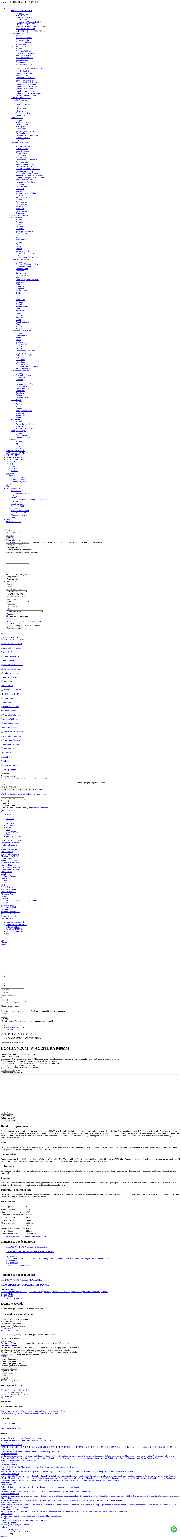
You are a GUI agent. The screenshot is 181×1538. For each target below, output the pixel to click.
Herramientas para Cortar (25, 351)
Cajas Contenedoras (23, 233)
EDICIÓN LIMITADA (20, 215)
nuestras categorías (39, 778)
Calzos (18, 320)
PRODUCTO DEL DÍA (15, 451)
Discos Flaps (21, 109)
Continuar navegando (14, 628)
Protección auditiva (23, 42)
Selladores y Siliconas (24, 55)
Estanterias (20, 244)
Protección (20, 235)
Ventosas (19, 426)
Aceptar (13, 1368)
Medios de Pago (17, 491)
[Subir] (2, 947)
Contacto (9, 519)
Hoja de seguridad (27, 1236)
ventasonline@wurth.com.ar (12, 1438)
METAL (19, 448)
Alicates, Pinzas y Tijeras (25, 166)
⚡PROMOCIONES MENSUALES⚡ (32, 26)
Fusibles (19, 382)
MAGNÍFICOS (22, 15)
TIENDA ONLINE (13, 522)
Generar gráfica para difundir (12, 1073)
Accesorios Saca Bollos (25, 424)
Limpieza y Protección (24, 231)
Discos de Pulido (22, 115)
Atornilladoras (21, 335)
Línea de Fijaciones (18, 293)
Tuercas (19, 309)
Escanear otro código (24, 789)
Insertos (19, 326)
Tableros (19, 249)
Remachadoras (21, 158)
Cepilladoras (20, 360)
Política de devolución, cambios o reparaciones (29, 499)
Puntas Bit (20, 209)
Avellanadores (21, 133)
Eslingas (19, 284)
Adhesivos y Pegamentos (25, 53)
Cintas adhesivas (22, 66)
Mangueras (20, 289)
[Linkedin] (50, 1411)
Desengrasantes (22, 60)
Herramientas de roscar (25, 171)
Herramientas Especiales (25, 182)
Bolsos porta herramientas (26, 253)
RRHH (9, 484)
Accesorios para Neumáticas (27, 366)
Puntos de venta (17, 477)
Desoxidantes (21, 62)
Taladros (19, 348)
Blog (8, 486)
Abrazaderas (20, 300)
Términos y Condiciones (10, 1440)
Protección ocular (22, 40)
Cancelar (5, 1368)
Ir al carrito (37, 789)
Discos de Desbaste (23, 104)
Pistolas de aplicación (24, 162)
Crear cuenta (11, 581)
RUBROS (10, 464)
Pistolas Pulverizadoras (25, 368)
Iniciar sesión (6, 1328)
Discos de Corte (22, 124)
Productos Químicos (19, 47)
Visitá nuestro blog (8, 1414)
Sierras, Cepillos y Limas (25, 164)
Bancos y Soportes (23, 251)
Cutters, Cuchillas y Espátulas (27, 173)
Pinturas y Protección (24, 73)
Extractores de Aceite (24, 364)
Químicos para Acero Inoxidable (28, 93)
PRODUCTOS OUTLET (21, 98)
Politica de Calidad (18, 506)
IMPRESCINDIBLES (24, 17)
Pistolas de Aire (22, 202)
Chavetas (19, 315)
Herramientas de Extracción (26, 160)
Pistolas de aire (21, 344)
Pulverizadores (21, 206)
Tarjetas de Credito (23, 493)
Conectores (20, 391)
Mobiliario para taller (19, 240)
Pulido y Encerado (23, 75)
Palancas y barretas (23, 197)
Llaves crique (21, 353)
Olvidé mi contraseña (14, 540)
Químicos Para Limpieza (25, 91)
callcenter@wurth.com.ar (11, 1428)
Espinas (19, 324)
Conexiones (20, 377)
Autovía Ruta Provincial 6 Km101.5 (15, 1390)
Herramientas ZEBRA (24, 146)
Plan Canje (15, 502)
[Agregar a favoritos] (17, 1070)
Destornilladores (22, 153)
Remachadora (21, 362)
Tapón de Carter (22, 269)
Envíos (13, 495)
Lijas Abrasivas (22, 106)
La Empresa (10, 475)
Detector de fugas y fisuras (26, 95)
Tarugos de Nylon (23, 437)
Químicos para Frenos (24, 89)
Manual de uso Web (18, 513)
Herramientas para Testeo (25, 384)
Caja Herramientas (23, 186)
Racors (18, 406)
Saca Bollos (15, 420)
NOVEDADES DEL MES (21, 11)
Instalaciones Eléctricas (20, 371)
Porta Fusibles (21, 386)
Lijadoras (19, 342)
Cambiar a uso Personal (15, 621)
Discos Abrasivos (22, 111)
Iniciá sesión (11, 530)
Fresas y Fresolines (23, 126)
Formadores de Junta (24, 64)
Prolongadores (21, 204)
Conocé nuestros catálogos (26, 1414)
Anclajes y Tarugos (18, 431)
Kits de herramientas (24, 180)
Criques (19, 224)
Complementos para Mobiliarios (28, 257)
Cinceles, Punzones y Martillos (28, 169)
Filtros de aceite (22, 277)
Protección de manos (24, 38)
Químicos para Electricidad (26, 86)
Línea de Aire (16, 400)
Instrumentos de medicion (26, 193)
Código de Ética (17, 504)
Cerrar (4, 1357)
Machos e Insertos (23, 138)
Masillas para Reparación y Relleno (29, 69)
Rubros (13, 439)
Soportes (19, 237)
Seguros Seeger (22, 306)
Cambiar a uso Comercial (34, 621)
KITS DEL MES (12, 455)
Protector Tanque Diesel (25, 275)
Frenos (18, 417)
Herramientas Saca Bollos (26, 428)
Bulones (19, 328)
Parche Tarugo (21, 291)
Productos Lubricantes (24, 58)
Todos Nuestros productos (31, 1440)
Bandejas (19, 226)
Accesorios (20, 184)
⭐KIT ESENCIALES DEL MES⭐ (30, 31)
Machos (19, 200)
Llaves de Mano (22, 149)
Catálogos (10, 473)
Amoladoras (20, 337)
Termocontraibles (22, 388)
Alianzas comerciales (19, 515)
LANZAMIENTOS (24, 20)
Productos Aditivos (23, 51)
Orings (18, 313)
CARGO (19, 446)
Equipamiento (16, 217)
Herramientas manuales (20, 142)
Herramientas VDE (23, 397)
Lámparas (19, 380)
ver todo (19, 13)
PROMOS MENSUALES (16, 453)
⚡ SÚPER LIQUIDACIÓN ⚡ (29, 22)
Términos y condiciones (20, 511)
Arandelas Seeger (22, 322)
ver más (4, 1442)
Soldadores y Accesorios (25, 78)
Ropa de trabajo (22, 44)
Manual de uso (40, 1236)
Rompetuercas (21, 211)
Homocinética (21, 286)
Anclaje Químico (22, 435)
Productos (10, 8)
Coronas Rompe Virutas (25, 131)
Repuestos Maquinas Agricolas (28, 264)
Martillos (19, 357)
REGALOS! (11, 462)
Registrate (16, 1065)
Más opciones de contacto (33, 1438)
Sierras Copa (21, 129)
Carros (18, 246)
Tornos (18, 340)
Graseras (19, 191)
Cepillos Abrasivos (23, 113)
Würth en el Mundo (18, 479)
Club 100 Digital (17, 517)
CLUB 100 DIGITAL (14, 459)
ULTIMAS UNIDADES (25, 24)
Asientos (19, 222)
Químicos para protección (26, 84)
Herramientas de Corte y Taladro (28, 135)
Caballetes (20, 229)
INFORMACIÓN (13, 488)
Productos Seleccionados (25, 29)
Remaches (20, 304)
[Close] (2, 526)
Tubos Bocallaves (23, 151)
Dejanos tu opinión (8, 1120)
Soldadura (20, 213)
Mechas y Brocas (22, 122)
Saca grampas (21, 273)
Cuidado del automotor (25, 80)
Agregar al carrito (8, 789)
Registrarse (16, 1328)
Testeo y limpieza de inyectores (28, 82)
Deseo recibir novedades (18, 616)
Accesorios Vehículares (20, 260)
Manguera (20, 413)
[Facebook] (11, 1411)
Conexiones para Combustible (27, 280)
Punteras (19, 395)
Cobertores (20, 282)
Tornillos (19, 297)
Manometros (20, 415)
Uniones (19, 408)
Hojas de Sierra (22, 140)
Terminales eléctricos (24, 375)
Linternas (19, 195)
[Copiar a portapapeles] (19, 1070)
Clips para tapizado (23, 266)
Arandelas (20, 311)
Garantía (14, 497)
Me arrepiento (46, 1440)
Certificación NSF (23, 71)
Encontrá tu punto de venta (47, 1414)
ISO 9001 (14, 508)
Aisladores (20, 393)
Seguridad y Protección (20, 33)
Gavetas (19, 255)
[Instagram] (31, 1411)
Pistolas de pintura (23, 346)
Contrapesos (20, 271)
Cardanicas (20, 189)
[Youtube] (70, 1411)
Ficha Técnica (6, 1236)
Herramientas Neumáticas (21, 331)
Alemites (19, 317)
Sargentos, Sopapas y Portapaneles (29, 175)
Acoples (19, 404)
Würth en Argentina (18, 482)
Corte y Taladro (17, 118)
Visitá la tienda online (9, 1330)
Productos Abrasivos (19, 100)
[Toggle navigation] (2, 792)
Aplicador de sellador (24, 355)
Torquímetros (21, 155)
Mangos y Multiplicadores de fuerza (30, 178)
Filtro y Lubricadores (24, 411)
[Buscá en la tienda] (25, 799)
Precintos (19, 302)
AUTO (18, 444)
